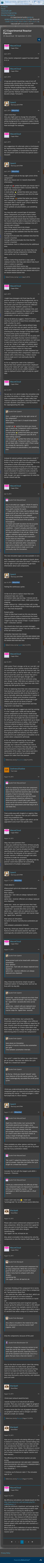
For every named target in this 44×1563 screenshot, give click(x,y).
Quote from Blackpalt (16, 1262)
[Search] (31, 3)
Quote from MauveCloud (17, 500)
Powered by (22, 1560)
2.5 (18, 19)
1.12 (37, 21)
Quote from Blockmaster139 (18, 1343)
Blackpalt (19, 1418)
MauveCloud (20, 760)
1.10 (28, 21)
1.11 (33, 21)
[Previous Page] (12, 1542)
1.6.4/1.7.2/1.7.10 (11, 21)
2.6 (22, 19)
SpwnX (20, 277)
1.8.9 (19, 21)
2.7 (25, 19)
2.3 (15, 19)
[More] (39, 54)
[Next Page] (32, 1542)
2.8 (28, 19)
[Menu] (41, 3)
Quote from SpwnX (15, 411)
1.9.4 (24, 21)
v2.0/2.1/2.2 (9, 19)
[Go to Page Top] (40, 1560)
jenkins (30, 17)
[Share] (39, 39)
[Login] (36, 2)
